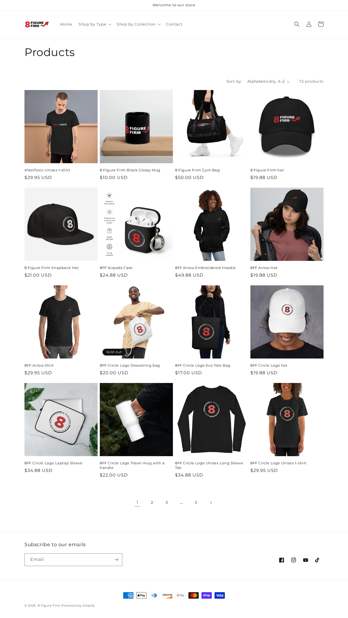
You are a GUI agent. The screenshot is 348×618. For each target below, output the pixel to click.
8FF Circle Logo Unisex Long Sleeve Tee (209, 465)
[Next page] (211, 503)
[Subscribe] (116, 559)
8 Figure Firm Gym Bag (197, 170)
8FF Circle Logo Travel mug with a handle (132, 465)
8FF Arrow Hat (264, 267)
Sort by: (234, 81)
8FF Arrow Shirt (39, 365)
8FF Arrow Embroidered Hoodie (205, 267)
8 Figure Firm (49, 605)
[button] (94, 24)
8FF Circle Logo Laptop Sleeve (53, 463)
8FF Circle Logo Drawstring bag (130, 365)
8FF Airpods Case (116, 267)
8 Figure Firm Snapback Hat (51, 267)
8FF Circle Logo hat (268, 365)
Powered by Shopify (78, 605)
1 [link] (137, 502)
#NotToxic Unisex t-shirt (47, 170)
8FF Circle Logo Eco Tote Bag (203, 365)
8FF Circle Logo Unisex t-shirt (278, 463)
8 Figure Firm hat (267, 170)
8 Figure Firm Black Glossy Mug (130, 170)
